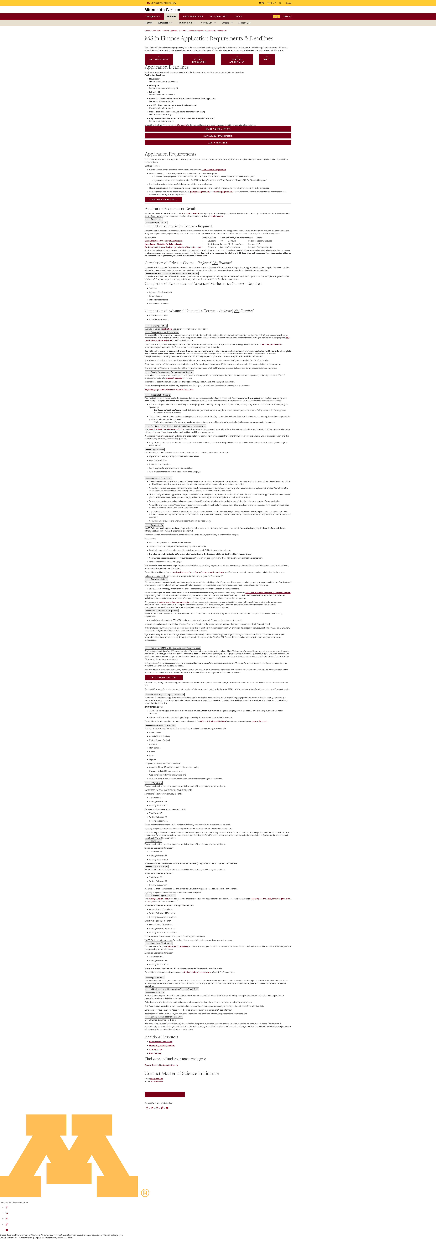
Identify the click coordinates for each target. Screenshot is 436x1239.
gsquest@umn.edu (174, 378)
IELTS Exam (156, 841)
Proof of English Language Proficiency (167, 694)
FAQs (150, 901)
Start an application (218, 129)
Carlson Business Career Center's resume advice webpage (198, 572)
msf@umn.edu (180, 125)
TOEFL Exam (156, 783)
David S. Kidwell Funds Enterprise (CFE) (165, 429)
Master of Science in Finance (191, 30)
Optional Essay (157, 449)
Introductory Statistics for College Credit (163, 244)
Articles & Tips (155, 1049)
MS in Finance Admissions (216, 30)
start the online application (214, 169)
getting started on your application (174, 602)
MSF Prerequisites (159, 222)
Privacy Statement (8, 1237)
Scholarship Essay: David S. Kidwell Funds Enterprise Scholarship (178, 426)
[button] (287, 16)
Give (280, 3)
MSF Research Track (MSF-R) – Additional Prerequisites (174, 273)
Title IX (69, 1237)
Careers (225, 22)
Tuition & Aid (185, 22)
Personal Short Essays (160, 395)
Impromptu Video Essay (161, 478)
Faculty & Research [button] (220, 16)
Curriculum (206, 22)
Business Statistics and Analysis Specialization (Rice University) (173, 247)
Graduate (156, 30)
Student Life (244, 22)
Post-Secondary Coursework (163, 725)
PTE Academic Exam (159, 866)
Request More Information (164, 1094)
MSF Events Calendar (191, 213)
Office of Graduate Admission (213, 721)
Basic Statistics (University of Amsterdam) (164, 241)
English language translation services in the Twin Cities (169, 389)
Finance (148, 22)
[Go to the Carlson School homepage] (162, 9)
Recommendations (159, 579)
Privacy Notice (25, 1237)
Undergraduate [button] (154, 16)
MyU (262, 3)
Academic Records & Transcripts (164, 332)
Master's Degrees (169, 30)
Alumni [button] (239, 16)
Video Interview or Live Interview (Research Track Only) (174, 989)
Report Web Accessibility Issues (49, 1237)
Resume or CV (157, 525)
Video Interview (157, 992)
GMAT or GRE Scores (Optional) (164, 610)
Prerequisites (156, 219)
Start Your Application (163, 199)
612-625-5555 (157, 1081)
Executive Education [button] (194, 16)
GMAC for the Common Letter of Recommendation (267, 592)
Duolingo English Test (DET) (163, 895)
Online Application (159, 326)
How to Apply (155, 1053)
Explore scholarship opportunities (160, 1065)
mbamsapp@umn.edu (223, 192)
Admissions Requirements (218, 136)
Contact (288, 3)
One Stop (272, 3)
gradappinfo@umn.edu (200, 192)
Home (147, 30)
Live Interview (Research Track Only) (166, 1017)
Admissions (164, 22)
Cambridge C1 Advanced (161, 943)
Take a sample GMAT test (163, 677)
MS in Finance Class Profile (160, 1041)
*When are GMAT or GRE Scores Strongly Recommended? (175, 648)
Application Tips (218, 143)
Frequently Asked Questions (162, 1045)
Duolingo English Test (158, 899)
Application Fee (157, 977)
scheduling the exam (281, 899)
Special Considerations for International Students (172, 372)
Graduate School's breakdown (196, 972)
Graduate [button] (173, 16)
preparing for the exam (260, 899)
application (167, 329)
